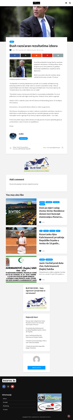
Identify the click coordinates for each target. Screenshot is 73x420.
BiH (41, 230)
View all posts (23, 138)
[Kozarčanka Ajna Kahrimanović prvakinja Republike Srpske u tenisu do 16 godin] (21, 240)
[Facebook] (4, 386)
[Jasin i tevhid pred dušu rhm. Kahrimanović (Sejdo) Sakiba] (21, 269)
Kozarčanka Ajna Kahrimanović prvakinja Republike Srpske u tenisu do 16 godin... (51, 239)
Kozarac (42, 202)
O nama (5, 409)
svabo (13, 50)
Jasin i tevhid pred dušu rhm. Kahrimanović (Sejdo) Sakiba (51, 266)
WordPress (48, 417)
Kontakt (5, 402)
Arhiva (5, 398)
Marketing (56, 202)
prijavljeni (19, 184)
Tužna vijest (49, 259)
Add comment (32, 50)
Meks (38, 417)
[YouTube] (12, 386)
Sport (58, 230)
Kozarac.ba (48, 202)
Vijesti (11, 41)
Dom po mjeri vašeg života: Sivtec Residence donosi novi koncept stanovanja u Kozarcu (35, 322)
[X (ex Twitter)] (8, 386)
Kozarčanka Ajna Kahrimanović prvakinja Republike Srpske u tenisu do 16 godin (36, 330)
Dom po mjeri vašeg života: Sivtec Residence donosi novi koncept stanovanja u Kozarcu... (51, 212)
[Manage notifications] (68, 416)
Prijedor (42, 204)
